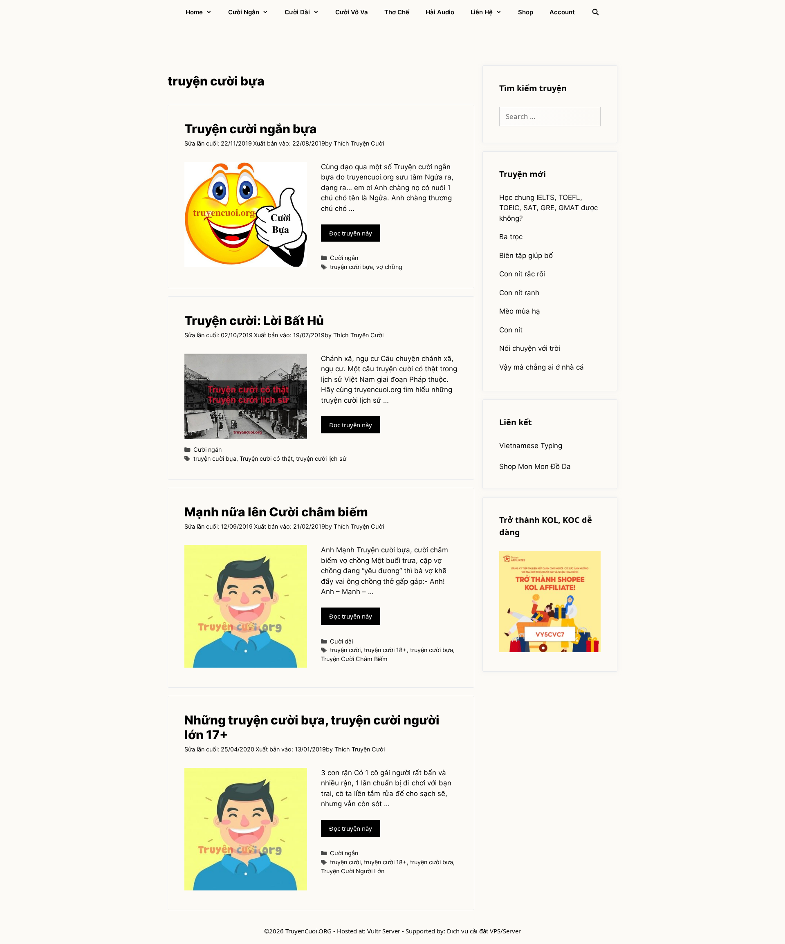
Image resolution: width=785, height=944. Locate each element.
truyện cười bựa (351, 266)
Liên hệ (482, 12)
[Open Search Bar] (595, 12)
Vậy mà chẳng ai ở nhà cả (541, 367)
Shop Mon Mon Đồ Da (535, 466)
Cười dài (297, 12)
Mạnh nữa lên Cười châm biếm (276, 512)
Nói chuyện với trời (529, 348)
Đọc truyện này (354, 235)
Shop (525, 12)
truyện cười (345, 649)
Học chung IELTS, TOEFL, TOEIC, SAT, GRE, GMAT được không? (548, 207)
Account (562, 12)
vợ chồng (389, 266)
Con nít (511, 330)
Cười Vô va (351, 12)
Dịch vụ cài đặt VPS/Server (484, 931)
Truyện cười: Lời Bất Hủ (254, 320)
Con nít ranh (519, 293)
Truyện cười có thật (266, 458)
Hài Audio (440, 12)
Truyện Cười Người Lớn (352, 871)
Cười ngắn (243, 12)
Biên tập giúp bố (526, 255)
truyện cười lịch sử (321, 458)
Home (194, 12)
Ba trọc (511, 237)
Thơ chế (396, 12)
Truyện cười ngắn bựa (250, 128)
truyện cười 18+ (385, 649)
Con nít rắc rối (522, 274)
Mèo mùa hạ (519, 311)
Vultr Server (383, 931)
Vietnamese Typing (530, 446)
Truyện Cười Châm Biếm (354, 658)
